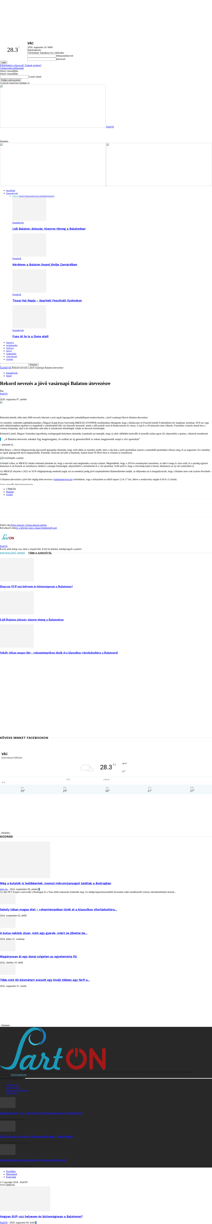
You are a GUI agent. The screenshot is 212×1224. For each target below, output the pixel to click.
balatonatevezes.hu (63, 479)
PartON (4, 393)
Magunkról (11, 1174)
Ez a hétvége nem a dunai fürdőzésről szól (36, 528)
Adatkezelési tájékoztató (12, 68)
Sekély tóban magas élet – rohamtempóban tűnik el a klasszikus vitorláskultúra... (58, 909)
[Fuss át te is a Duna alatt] (29, 327)
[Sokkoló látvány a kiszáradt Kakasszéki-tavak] (8, 1154)
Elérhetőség (12, 1093)
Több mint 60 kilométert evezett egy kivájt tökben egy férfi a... (45, 980)
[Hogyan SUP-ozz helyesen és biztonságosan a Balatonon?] (17, 580)
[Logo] (53, 185)
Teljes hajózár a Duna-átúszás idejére (29, 525)
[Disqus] (106, 696)
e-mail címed (35, 76)
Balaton (10, 491)
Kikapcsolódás (37, 196)
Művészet (49, 196)
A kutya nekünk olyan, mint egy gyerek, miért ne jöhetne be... (43, 933)
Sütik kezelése (13, 1087)
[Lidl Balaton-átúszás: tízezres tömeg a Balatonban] (29, 220)
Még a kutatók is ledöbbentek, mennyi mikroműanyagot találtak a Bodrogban (55, 883)
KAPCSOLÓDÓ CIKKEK (12, 553)
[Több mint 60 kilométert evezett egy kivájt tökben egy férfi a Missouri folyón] (8, 974)
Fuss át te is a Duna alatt (30, 336)
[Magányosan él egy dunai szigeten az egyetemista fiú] (8, 950)
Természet (11, 356)
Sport (9, 351)
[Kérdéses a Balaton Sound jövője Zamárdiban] (29, 255)
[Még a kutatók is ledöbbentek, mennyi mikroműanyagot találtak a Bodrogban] (25, 877)
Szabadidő (11, 354)
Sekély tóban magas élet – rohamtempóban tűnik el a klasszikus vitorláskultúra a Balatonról (59, 652)
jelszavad (60, 59)
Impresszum (12, 1084)
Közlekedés (12, 345)
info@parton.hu (19, 1074)
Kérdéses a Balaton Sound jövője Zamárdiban (44, 264)
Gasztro (10, 342)
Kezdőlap (10, 190)
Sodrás (9, 359)
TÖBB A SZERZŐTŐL (40, 553)
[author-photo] (7, 543)
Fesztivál (24, 196)
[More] (135, 407)
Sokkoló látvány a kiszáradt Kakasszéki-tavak (33, 1160)
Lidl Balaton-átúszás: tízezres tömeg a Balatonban (49, 228)
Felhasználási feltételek (17, 1090)
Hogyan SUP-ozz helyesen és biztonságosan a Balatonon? (36, 586)
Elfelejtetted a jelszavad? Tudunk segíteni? (20, 65)
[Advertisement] (64, 135)
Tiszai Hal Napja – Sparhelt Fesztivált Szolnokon (47, 300)
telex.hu (4, 889)
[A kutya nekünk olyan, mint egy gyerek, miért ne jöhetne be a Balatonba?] (8, 927)
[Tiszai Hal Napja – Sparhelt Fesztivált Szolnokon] (29, 291)
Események (12, 193)
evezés (9, 494)
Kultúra (10, 348)
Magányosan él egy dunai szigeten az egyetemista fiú (38, 956)
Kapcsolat (11, 1177)
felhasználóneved (64, 55)
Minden (15, 196)
